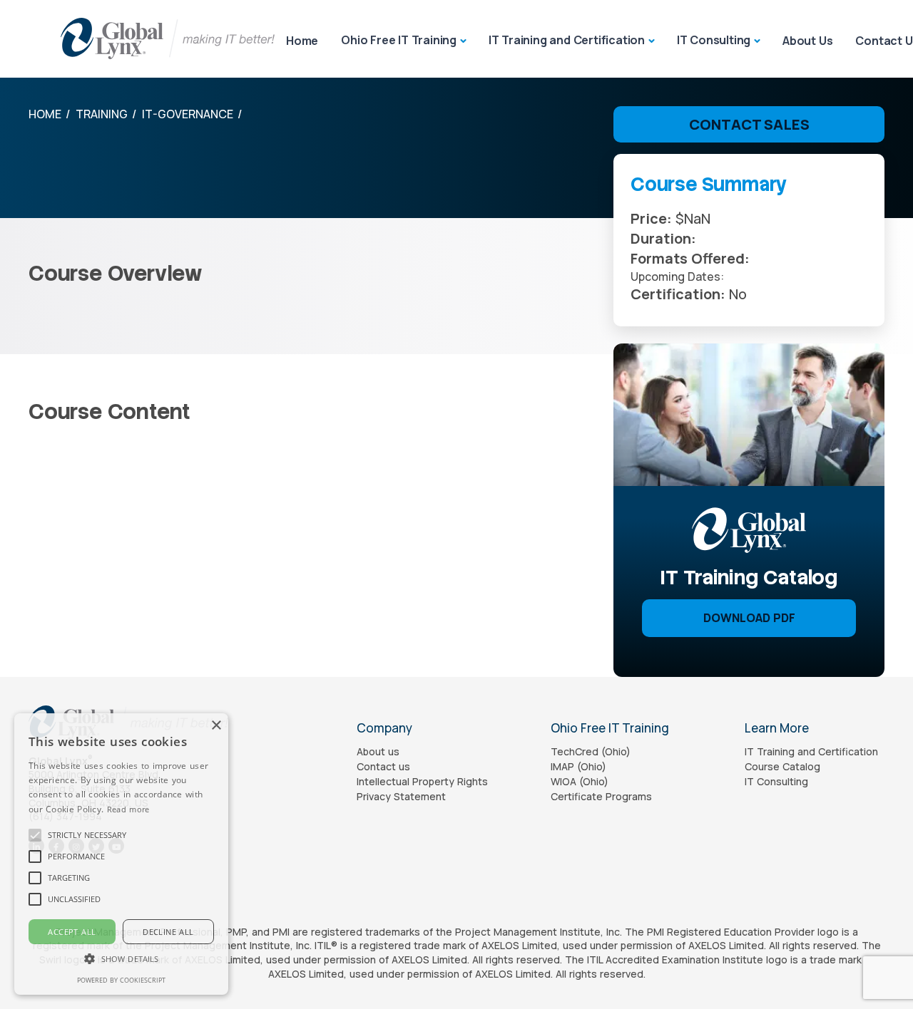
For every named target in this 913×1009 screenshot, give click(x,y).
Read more (128, 809)
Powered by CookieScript (121, 980)
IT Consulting (713, 40)
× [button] (215, 725)
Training (102, 114)
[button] (87, 835)
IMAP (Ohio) (578, 766)
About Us (807, 40)
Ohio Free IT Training (398, 40)
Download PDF (749, 618)
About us (378, 751)
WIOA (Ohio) (579, 781)
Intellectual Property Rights (422, 781)
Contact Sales (749, 124)
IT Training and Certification (567, 40)
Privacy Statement (401, 796)
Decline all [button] (168, 931)
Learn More (777, 728)
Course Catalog (782, 766)
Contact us (383, 766)
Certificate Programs (601, 796)
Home (302, 40)
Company (384, 728)
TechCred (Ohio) (591, 751)
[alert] (121, 854)
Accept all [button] (72, 931)
